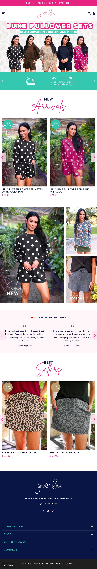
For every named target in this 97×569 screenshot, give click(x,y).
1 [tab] (43, 68)
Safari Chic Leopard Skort (20, 453)
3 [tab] (50, 68)
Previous (2, 81)
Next (95, 81)
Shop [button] (7, 534)
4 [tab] (54, 68)
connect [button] (10, 550)
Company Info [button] (14, 526)
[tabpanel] (48, 46)
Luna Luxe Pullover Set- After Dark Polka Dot (22, 190)
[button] (89, 13)
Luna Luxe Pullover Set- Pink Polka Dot (69, 190)
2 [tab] (46, 68)
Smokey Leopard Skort (65, 453)
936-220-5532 (50, 504)
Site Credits (68, 564)
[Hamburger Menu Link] (3, 13)
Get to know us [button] (15, 542)
